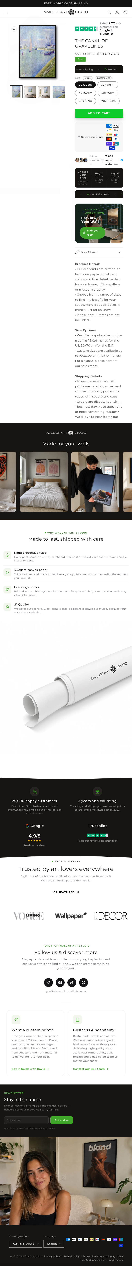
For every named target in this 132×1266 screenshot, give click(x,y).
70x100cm (108, 100)
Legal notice (116, 1260)
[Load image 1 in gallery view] (16, 92)
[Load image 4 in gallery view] (58, 92)
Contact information (93, 1260)
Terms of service (92, 1256)
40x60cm (85, 92)
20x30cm (85, 84)
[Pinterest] (83, 982)
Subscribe (61, 1120)
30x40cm (107, 84)
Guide (88, 78)
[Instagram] (48, 982)
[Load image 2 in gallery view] (30, 92)
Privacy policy (52, 1256)
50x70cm (108, 92)
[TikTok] (71, 982)
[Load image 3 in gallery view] (44, 92)
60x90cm (85, 100)
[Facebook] (60, 982)
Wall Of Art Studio (29, 1256)
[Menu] (5, 12)
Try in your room (93, 232)
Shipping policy (114, 1256)
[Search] (109, 12)
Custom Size (103, 78)
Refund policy (72, 1256)
